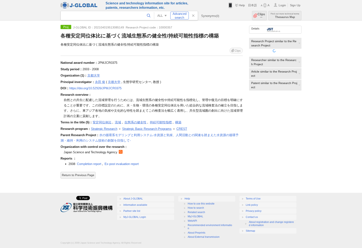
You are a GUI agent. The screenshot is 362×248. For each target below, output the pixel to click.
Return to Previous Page (78, 175)
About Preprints (196, 232)
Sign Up (295, 5)
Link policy (252, 204)
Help (242, 5)
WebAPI (192, 220)
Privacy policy (253, 211)
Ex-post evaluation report (122, 164)
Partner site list (131, 211)
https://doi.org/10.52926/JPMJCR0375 (95, 88)
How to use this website (201, 203)
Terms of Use (253, 198)
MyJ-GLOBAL (195, 216)
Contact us (252, 217)
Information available (135, 204)
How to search (196, 207)
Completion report (89, 164)
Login (282, 5)
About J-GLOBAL (133, 198)
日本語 (252, 5)
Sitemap (250, 230)
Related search (196, 212)
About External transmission (204, 236)
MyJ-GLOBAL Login (134, 217)
